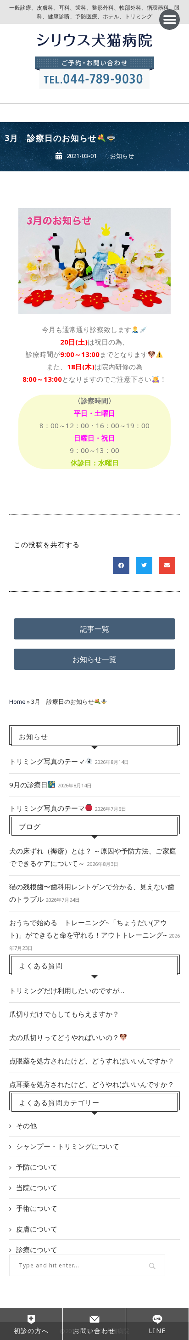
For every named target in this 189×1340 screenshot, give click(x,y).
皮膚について (36, 1228)
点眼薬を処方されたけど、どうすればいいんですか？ (91, 1060)
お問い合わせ (94, 1330)
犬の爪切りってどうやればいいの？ (64, 1037)
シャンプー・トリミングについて (67, 1146)
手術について (36, 1208)
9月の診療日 (28, 784)
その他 (26, 1125)
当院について (36, 1187)
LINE (157, 1330)
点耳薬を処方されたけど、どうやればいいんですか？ (91, 1084)
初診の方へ (31, 1330)
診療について (36, 1249)
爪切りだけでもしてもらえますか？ (64, 1013)
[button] (169, 19)
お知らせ (122, 156)
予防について (36, 1166)
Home (17, 701)
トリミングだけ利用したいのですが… (66, 990)
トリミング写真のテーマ (47, 761)
